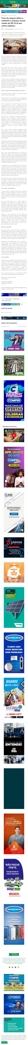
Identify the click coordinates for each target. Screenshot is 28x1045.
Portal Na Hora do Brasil (6, 300)
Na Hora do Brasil (16, 299)
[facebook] (9, 967)
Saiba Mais (3, 1040)
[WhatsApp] (15, 304)
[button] (2, 2)
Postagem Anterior (6, 326)
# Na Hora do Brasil (12, 15)
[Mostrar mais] (21, 304)
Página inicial (4, 15)
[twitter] (12, 967)
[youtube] (15, 967)
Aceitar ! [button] (4, 1042)
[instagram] (18, 967)
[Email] (18, 304)
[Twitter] (12, 304)
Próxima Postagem (22, 326)
